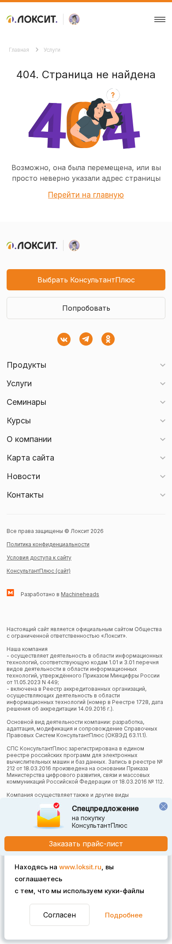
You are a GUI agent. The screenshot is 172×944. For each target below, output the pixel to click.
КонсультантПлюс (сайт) (39, 570)
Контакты (25, 494)
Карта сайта (30, 457)
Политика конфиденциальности (48, 544)
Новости (23, 476)
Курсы (19, 420)
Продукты (26, 364)
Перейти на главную (86, 194)
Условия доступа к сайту (39, 557)
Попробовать (86, 308)
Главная (19, 49)
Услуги (52, 49)
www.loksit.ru (80, 867)
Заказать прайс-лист (86, 843)
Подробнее (123, 915)
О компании (29, 439)
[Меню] (160, 19)
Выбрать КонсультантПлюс (86, 279)
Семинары (26, 402)
